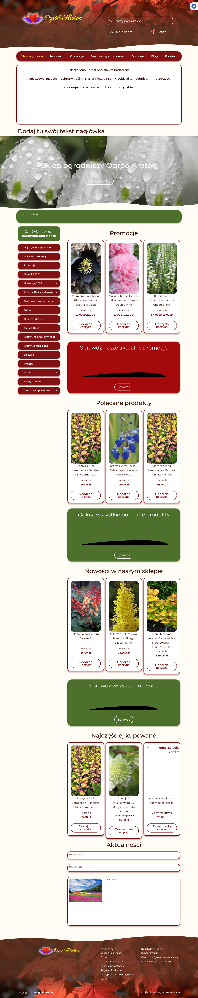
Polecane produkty (35, 256)
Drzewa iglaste (33, 319)
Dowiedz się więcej (86, 831)
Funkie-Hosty (32, 328)
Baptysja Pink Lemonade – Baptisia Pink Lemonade (124, 470)
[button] (69, 287)
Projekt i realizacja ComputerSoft (160, 992)
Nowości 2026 (32, 274)
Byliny (27, 310)
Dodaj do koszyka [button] (86, 325)
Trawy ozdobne (33, 381)
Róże (40, 372)
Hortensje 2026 (40, 283)
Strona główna (32, 56)
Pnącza (28, 363)
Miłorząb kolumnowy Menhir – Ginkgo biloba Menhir (85, 638)
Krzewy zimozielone (36, 345)
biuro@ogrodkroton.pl (39, 236)
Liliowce (29, 354)
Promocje (77, 56)
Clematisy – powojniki (40, 390)
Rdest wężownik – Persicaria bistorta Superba (162, 470)
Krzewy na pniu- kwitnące (39, 336)
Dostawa (137, 56)
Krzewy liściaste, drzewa (40, 292)
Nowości (56, 56)
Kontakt (171, 56)
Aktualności (124, 844)
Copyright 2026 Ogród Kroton (35, 992)
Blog (154, 56)
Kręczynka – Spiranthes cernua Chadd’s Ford (86, 300)
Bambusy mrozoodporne (39, 301)
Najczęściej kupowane (107, 56)
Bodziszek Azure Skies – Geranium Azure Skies (161, 803)
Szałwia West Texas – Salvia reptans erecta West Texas (85, 470)
